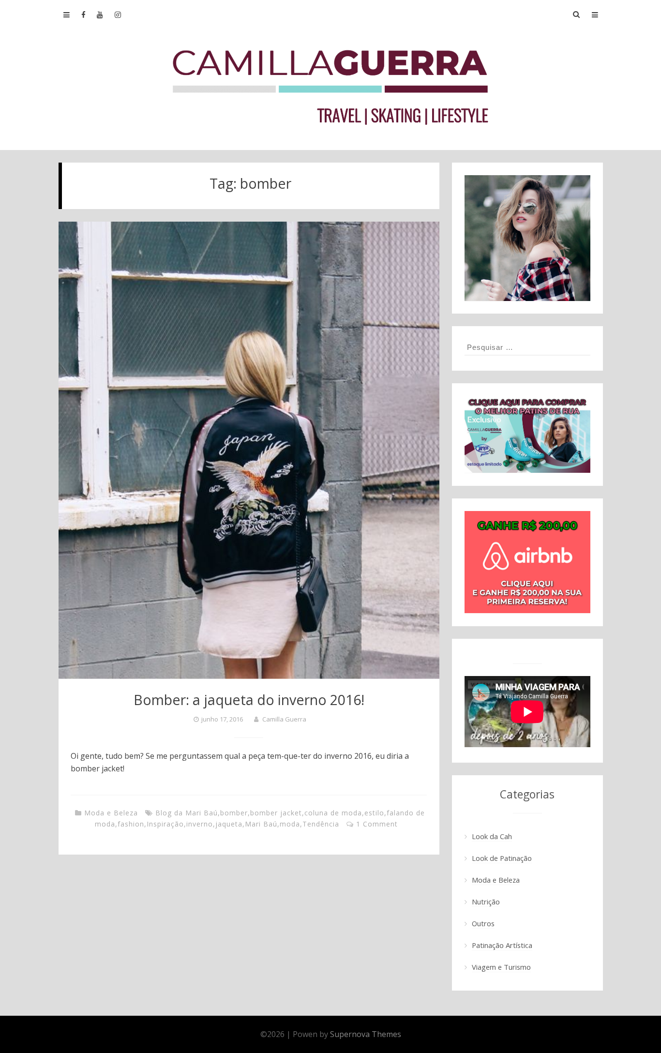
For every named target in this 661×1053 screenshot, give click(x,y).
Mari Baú (261, 823)
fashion (131, 823)
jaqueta (228, 823)
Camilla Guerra (284, 719)
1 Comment (377, 823)
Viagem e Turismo (501, 967)
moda (290, 823)
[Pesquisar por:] (527, 347)
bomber (234, 812)
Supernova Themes (365, 1034)
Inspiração (165, 823)
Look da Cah (492, 836)
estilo (374, 812)
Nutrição (486, 901)
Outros (483, 923)
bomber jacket (276, 812)
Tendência (320, 823)
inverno (199, 823)
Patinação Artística (502, 945)
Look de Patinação (502, 858)
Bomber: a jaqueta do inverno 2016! (249, 699)
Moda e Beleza (111, 812)
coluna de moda (333, 812)
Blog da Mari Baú (186, 812)
